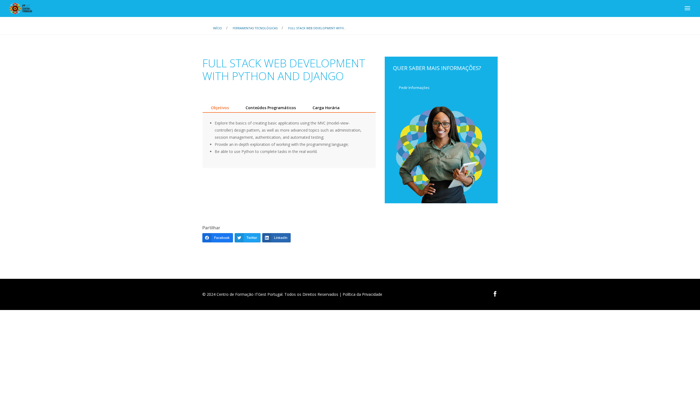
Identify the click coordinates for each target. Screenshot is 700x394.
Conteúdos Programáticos (271, 107)
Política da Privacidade (362, 294)
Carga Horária (326, 107)
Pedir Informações (414, 87)
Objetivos (220, 107)
